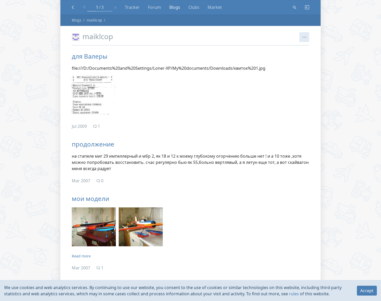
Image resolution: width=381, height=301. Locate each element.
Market (215, 7)
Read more (81, 256)
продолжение (93, 144)
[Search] (294, 7)
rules (294, 294)
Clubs (193, 7)
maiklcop (94, 20)
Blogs (174, 7)
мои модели (90, 198)
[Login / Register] (304, 7)
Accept (366, 290)
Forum (154, 7)
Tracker (132, 7)
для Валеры (90, 56)
